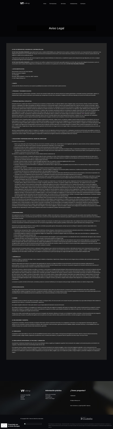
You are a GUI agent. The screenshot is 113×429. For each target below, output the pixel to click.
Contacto (82, 3)
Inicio (44, 3)
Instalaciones (73, 3)
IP (27, 304)
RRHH (83, 113)
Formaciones (52, 3)
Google (38, 304)
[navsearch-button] (90, 3)
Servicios (63, 3)
